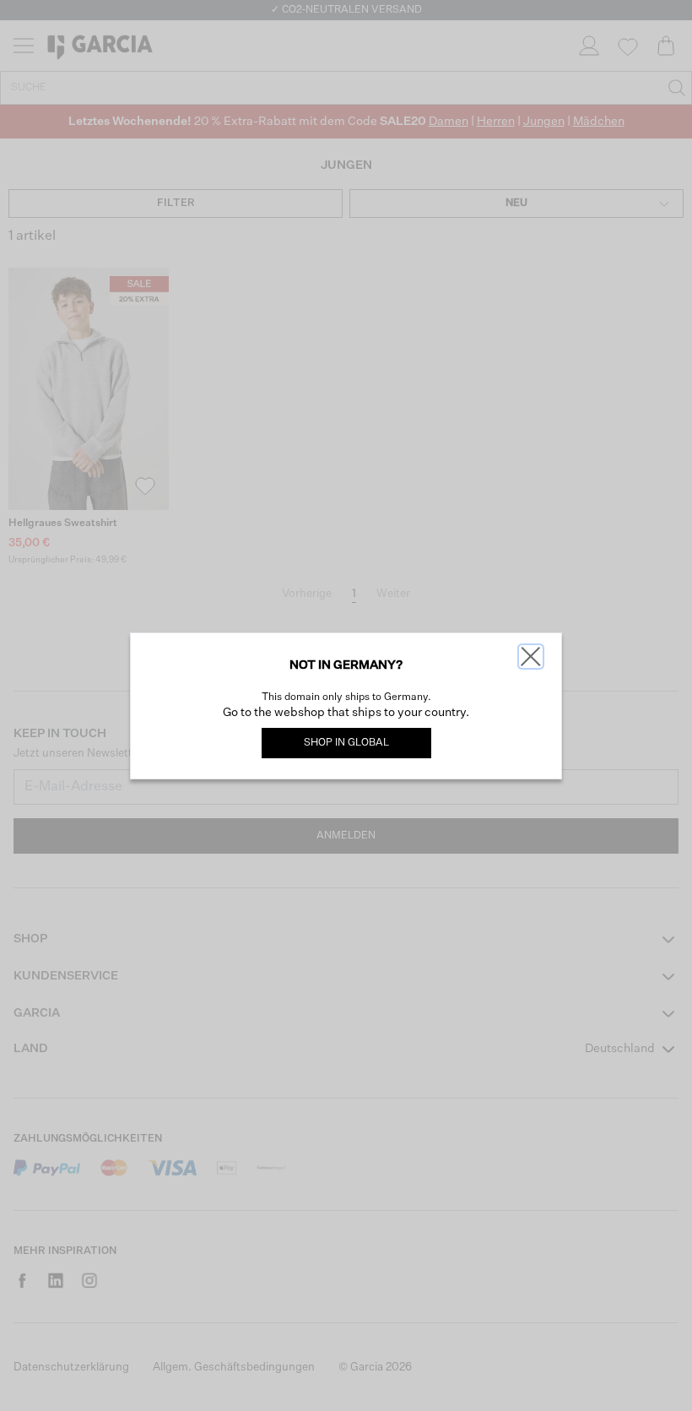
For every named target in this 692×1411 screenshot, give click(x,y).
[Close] (531, 656)
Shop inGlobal (346, 743)
